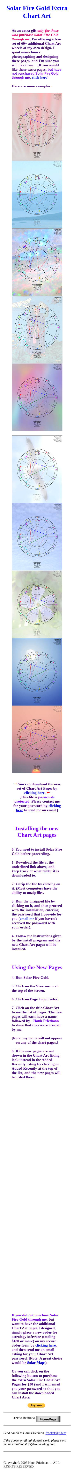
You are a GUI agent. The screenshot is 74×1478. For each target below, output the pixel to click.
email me (27, 919)
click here (39, 77)
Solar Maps (36, 1363)
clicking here (34, 793)
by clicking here (56, 1433)
